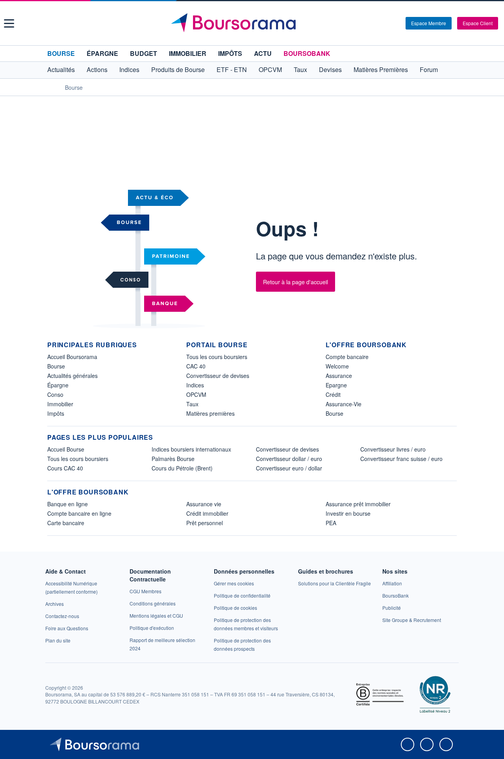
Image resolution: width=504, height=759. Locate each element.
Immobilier (187, 53)
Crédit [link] (333, 394)
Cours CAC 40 (65, 468)
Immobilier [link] (60, 404)
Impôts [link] (55, 413)
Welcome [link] (337, 366)
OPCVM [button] (270, 69)
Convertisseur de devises (287, 449)
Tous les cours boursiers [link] (216, 357)
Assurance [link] (339, 376)
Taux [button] (300, 69)
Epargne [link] (336, 385)
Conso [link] (55, 394)
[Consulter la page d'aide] (397, 23)
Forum (429, 69)
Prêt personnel (204, 523)
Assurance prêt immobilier (358, 504)
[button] (9, 23)
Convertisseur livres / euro (393, 449)
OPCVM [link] (196, 394)
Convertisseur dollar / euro (289, 459)
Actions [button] (97, 69)
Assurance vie (203, 504)
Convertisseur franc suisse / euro (401, 459)
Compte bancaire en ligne (79, 513)
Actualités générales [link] (72, 376)
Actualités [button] (61, 69)
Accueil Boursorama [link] (72, 357)
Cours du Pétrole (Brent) (182, 468)
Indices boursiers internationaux (191, 449)
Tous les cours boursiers (77, 459)
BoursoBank (307, 53)
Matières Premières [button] (381, 69)
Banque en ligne (67, 504)
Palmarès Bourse (173, 459)
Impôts (230, 53)
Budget (143, 53)
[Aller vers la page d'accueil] (253, 23)
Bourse (61, 53)
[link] (54, 603)
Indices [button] (129, 69)
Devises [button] (330, 69)
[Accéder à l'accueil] (50, 87)
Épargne (102, 53)
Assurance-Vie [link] (343, 404)
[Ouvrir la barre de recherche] (387, 23)
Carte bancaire (65, 523)
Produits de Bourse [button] (178, 69)
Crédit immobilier (207, 513)
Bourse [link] (56, 366)
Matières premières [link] (210, 413)
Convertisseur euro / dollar (289, 468)
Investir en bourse (348, 513)
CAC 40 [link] (196, 366)
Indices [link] (195, 385)
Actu (263, 53)
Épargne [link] (58, 385)
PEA (331, 523)
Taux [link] (192, 404)
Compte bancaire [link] (347, 357)
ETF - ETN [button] (232, 69)
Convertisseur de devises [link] (217, 376)
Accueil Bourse (65, 449)
